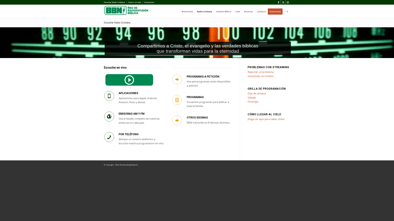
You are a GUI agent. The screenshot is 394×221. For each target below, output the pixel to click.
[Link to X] (283, 2)
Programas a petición (203, 76)
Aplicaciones (128, 93)
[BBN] (127, 11)
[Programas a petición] (177, 79)
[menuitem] (115, 2)
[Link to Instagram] (287, 2)
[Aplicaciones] (109, 96)
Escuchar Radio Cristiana (114, 2)
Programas (195, 97)
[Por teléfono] (109, 137)
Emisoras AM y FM (132, 113)
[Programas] (177, 100)
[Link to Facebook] (278, 2)
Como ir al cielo (134, 2)
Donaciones (149, 2)
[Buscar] (287, 11)
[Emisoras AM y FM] (109, 116)
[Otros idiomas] (177, 120)
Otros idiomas (197, 117)
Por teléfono (129, 134)
